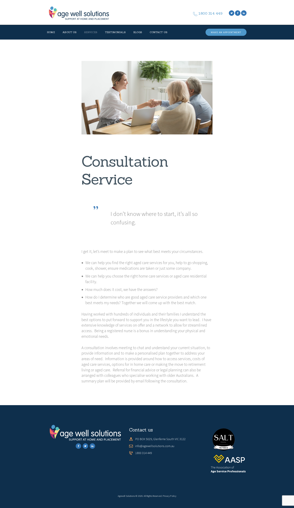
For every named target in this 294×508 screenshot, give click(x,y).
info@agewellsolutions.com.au (154, 446)
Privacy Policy (169, 495)
